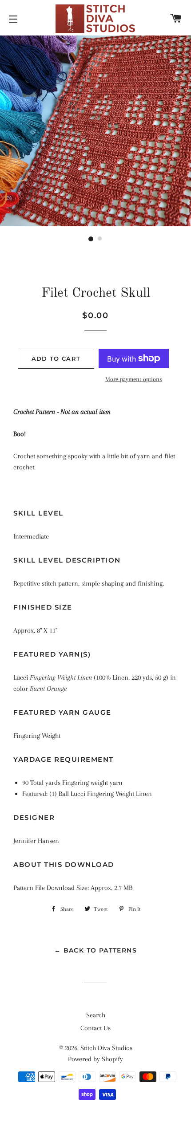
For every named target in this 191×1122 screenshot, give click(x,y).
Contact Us (95, 1028)
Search (95, 1015)
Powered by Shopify (95, 1059)
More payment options (133, 379)
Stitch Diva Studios (106, 1048)
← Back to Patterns (95, 950)
